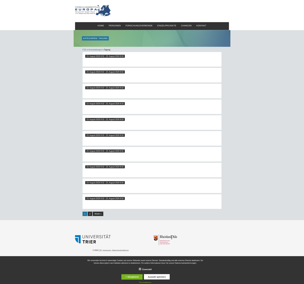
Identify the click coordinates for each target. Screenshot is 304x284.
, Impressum (106, 250)
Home (101, 26)
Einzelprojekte (166, 26)
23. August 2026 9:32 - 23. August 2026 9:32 (105, 56)
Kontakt (201, 26)
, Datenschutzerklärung (120, 250)
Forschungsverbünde (139, 26)
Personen (115, 26)
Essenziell (147, 269)
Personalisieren (145, 282)
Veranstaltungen (95, 50)
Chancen (186, 26)
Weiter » (98, 214)
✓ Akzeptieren (132, 277)
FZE (169, 9)
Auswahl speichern (157, 277)
